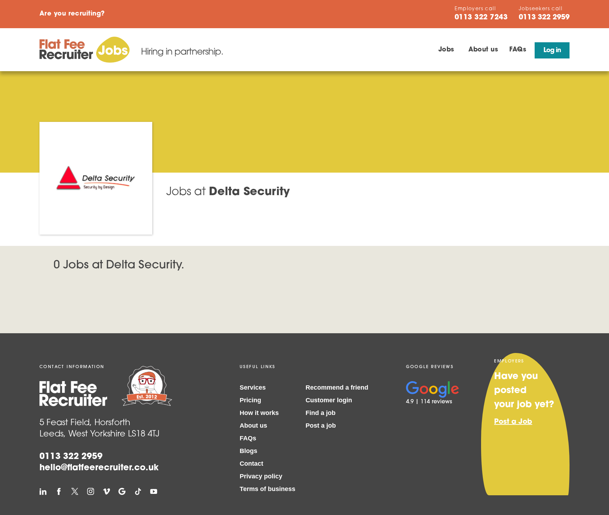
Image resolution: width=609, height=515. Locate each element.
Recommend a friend (337, 387)
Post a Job (513, 422)
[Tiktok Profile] (137, 491)
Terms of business (267, 488)
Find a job (321, 412)
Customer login (329, 400)
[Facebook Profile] (58, 491)
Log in (552, 51)
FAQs (517, 50)
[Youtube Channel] (153, 491)
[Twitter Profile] (74, 491)
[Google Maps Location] (121, 491)
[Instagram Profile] (90, 491)
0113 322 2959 (71, 457)
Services (253, 387)
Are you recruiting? (72, 14)
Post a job (321, 425)
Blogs (248, 450)
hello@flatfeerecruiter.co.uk (99, 468)
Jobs (446, 50)
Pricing (250, 400)
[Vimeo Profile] (106, 491)
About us (483, 50)
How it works (259, 412)
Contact (251, 463)
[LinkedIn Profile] (43, 491)
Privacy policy (261, 476)
